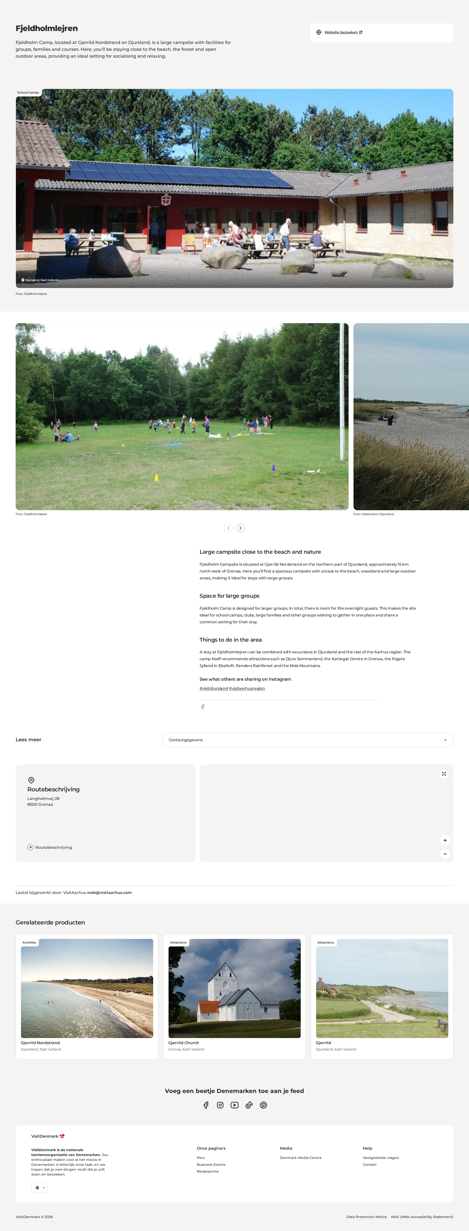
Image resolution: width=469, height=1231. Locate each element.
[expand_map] (444, 773)
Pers (201, 1158)
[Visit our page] (220, 1105)
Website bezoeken (341, 32)
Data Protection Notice (366, 1217)
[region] (326, 813)
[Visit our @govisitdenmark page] (249, 1105)
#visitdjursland (214, 688)
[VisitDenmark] (48, 1136)
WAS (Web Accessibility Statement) (422, 1217)
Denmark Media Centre (301, 1158)
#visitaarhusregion (247, 688)
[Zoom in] (445, 840)
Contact (370, 1164)
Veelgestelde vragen (381, 1158)
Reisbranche (208, 1171)
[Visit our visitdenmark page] (234, 1105)
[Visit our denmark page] (206, 1105)
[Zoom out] (445, 854)
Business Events (211, 1164)
